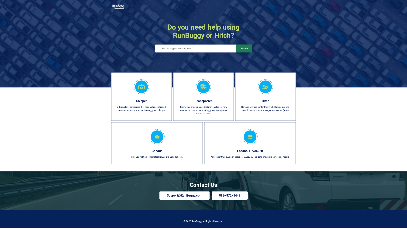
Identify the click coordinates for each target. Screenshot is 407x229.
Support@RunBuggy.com (184, 195)
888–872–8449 (229, 195)
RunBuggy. (197, 221)
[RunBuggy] (118, 7)
